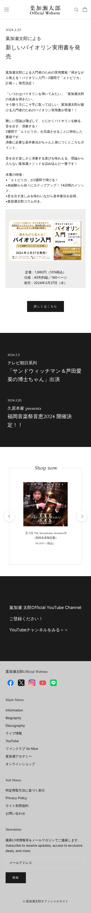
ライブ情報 (14, 733)
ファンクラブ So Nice (22, 749)
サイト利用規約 (17, 806)
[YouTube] (42, 683)
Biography (13, 718)
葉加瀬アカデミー (19, 756)
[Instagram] (32, 683)
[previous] (9, 516)
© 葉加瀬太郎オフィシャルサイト (45, 901)
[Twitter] (21, 683)
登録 (15, 877)
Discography (15, 725)
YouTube (12, 741)
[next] (81, 516)
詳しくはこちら (45, 306)
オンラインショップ (20, 764)
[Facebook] (10, 683)
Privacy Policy (16, 798)
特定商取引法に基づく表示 (25, 790)
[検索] (76, 9)
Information (14, 710)
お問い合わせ (15, 813)
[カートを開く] (85, 9)
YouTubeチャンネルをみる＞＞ (38, 629)
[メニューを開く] (6, 9)
